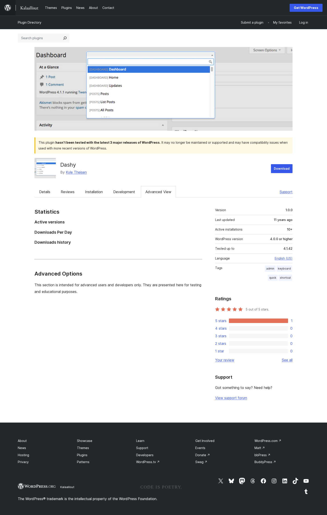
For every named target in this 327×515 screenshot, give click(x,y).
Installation (94, 192)
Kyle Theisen (76, 172)
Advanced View (158, 192)
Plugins (82, 455)
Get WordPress (306, 8)
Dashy (68, 164)
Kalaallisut (67, 487)
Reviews (68, 192)
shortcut (285, 277)
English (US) (284, 258)
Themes (83, 448)
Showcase (84, 441)
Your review (224, 360)
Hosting (23, 455)
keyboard (284, 268)
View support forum (231, 398)
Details (44, 192)
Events (200, 448)
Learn (140, 441)
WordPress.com (267, 441)
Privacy (23, 462)
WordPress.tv (148, 462)
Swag (201, 462)
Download (282, 168)
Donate (202, 455)
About (22, 441)
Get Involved (204, 441)
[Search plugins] (65, 38)
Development (124, 192)
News (22, 448)
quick (272, 277)
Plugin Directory (29, 22)
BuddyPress (265, 462)
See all (287, 360)
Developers (144, 455)
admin (270, 268)
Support (286, 192)
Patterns (83, 462)
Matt (259, 448)
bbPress (262, 455)
